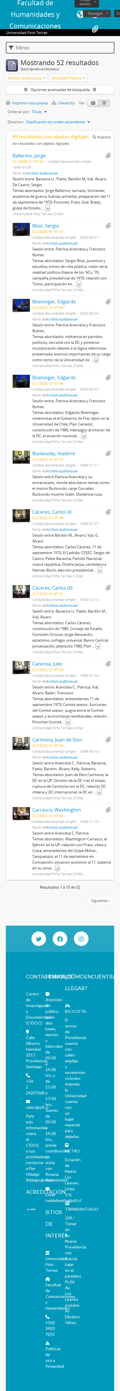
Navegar (95, 13)
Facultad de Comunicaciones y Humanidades (60, 1296)
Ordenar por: (19, 111)
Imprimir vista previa (29, 103)
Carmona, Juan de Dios (57, 740)
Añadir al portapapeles (108, 156)
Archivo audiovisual (42, 173)
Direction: (16, 121)
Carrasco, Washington (56, 810)
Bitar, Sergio (45, 226)
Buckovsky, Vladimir (54, 453)
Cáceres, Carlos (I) (51, 512)
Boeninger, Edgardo (54, 301)
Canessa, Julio (47, 664)
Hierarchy (66, 103)
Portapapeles (95, 29)
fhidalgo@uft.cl (39, 1179)
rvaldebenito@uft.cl (63, 1200)
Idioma (80, 14)
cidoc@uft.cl (37, 1107)
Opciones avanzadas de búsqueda (60, 89)
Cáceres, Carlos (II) (52, 588)
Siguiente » (100, 900)
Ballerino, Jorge (29, 155)
